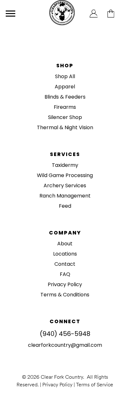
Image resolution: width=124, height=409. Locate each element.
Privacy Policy (57, 384)
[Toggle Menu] (10, 13)
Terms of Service (94, 384)
